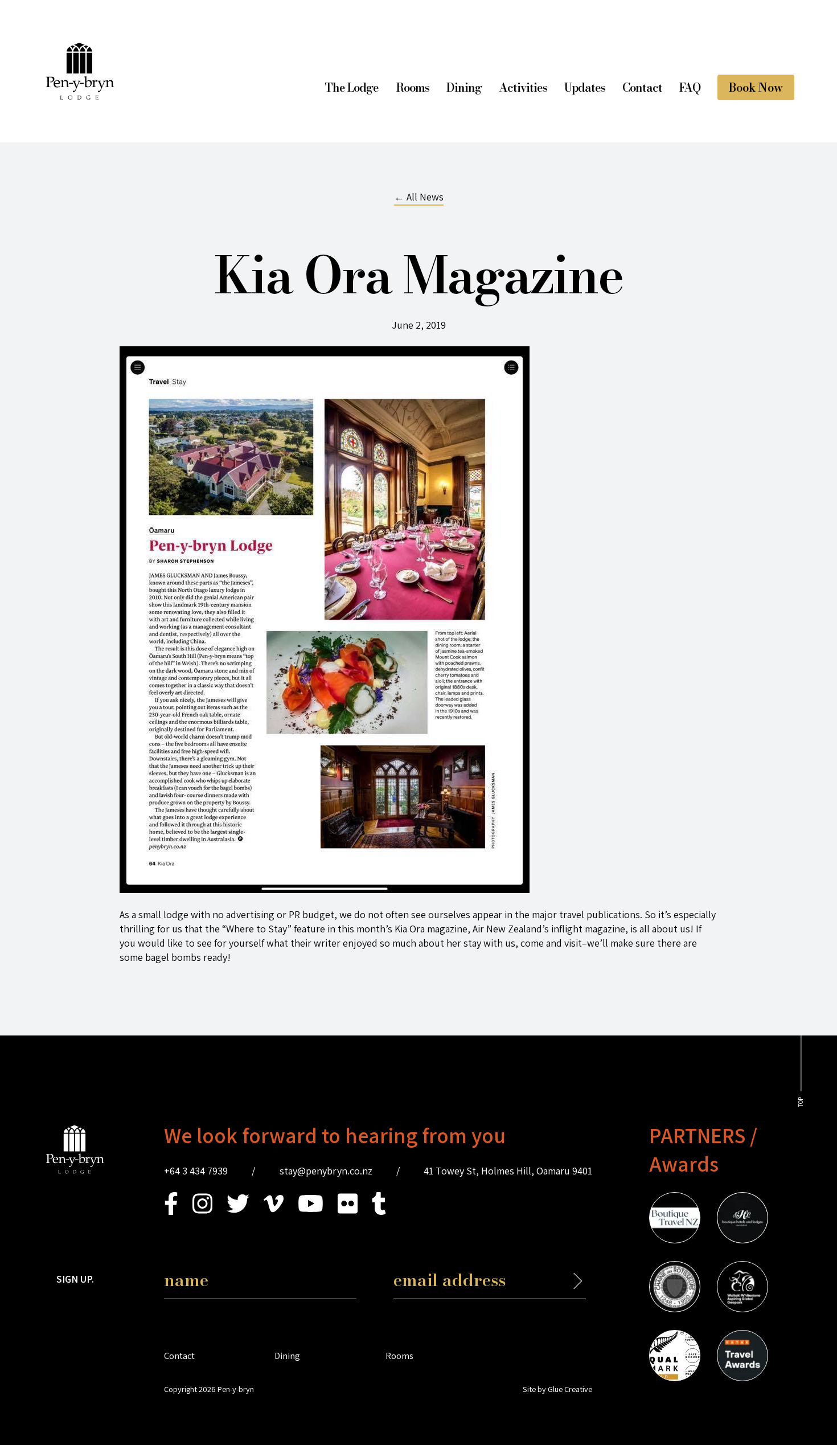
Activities (523, 87)
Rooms (412, 87)
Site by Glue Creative (557, 1388)
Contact (642, 87)
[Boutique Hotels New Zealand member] (742, 1219)
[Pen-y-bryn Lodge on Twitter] (238, 1211)
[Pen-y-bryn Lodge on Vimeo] (274, 1211)
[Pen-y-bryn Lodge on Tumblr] (379, 1211)
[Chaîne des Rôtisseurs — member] (674, 1288)
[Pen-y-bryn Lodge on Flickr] (348, 1211)
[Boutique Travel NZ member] (674, 1219)
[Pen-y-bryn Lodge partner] (742, 1357)
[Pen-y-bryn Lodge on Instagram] (202, 1211)
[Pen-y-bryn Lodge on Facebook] (171, 1211)
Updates (584, 87)
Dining (464, 87)
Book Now (756, 87)
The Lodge (352, 87)
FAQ (689, 87)
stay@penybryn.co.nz (326, 1170)
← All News (419, 196)
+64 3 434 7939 (196, 1170)
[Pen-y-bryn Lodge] (80, 96)
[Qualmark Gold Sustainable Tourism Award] (674, 1357)
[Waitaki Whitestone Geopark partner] (742, 1288)
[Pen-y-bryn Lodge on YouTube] (310, 1211)
